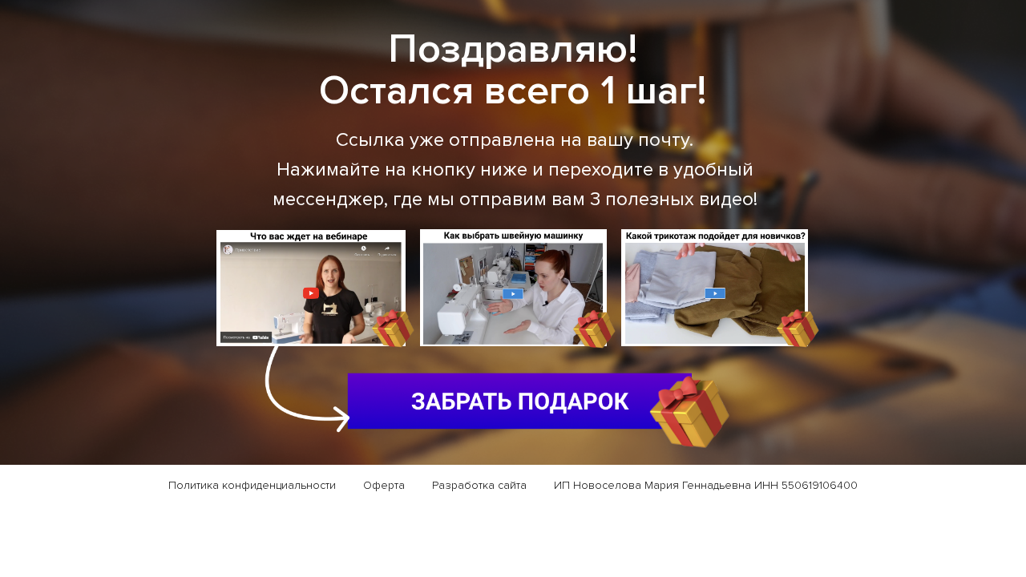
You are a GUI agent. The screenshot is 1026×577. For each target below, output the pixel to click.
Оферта (384, 485)
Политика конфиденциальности (252, 485)
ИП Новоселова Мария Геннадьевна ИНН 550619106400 (706, 485)
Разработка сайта (479, 485)
